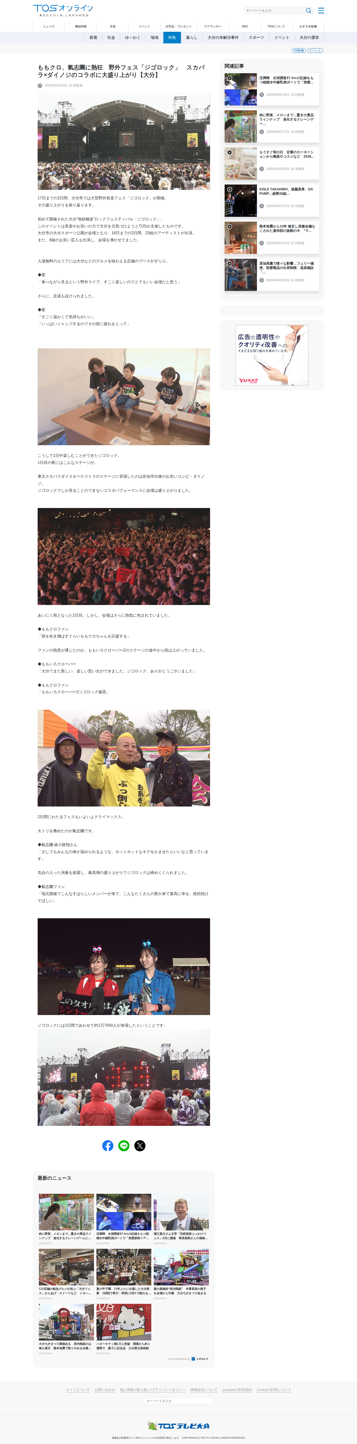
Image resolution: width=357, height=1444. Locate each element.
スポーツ (256, 37)
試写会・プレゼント (179, 26)
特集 (172, 37)
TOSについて (276, 26)
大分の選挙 (309, 37)
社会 (111, 37)
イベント (144, 26)
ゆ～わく (133, 37)
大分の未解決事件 (223, 37)
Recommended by (180, 1358)
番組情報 (81, 26)
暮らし (192, 37)
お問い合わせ (105, 1390)
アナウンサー (212, 26)
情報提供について (204, 1390)
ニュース (49, 26)
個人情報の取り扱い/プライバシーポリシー (153, 1390)
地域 (154, 37)
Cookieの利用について (274, 1390)
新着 (93, 37)
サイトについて (78, 1390)
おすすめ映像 (308, 26)
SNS (245, 26)
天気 (113, 26)
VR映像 (298, 50)
